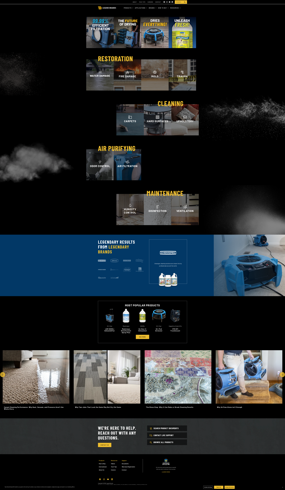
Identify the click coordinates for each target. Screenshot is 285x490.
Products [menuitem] (101, 460)
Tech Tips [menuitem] (142, 2)
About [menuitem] (135, 2)
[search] (185, 2)
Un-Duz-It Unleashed (142, 330)
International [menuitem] (103, 467)
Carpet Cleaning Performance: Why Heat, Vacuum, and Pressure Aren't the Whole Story (34, 408)
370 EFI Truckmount (175, 330)
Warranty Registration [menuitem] (128, 467)
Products (128, 8)
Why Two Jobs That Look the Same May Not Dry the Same (98, 407)
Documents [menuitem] (125, 463)
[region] (142, 487)
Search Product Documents (166, 428)
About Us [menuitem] (101, 470)
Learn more (100, 180)
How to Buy (162, 8)
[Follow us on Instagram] (167, 2)
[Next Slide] (282, 374)
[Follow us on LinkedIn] (172, 2)
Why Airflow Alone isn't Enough (229, 407)
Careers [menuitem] (150, 2)
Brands (152, 8)
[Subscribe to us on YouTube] (169, 2)
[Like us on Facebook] (164, 2)
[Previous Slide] (2, 374)
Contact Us (104, 445)
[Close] (282, 487)
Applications (140, 8)
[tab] (102, 261)
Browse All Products (163, 442)
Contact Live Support (164, 435)
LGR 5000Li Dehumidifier (109, 330)
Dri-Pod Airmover (159, 330)
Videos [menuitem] (113, 463)
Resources (174, 8)
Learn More (100, 89)
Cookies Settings (208, 487)
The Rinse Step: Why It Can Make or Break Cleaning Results (169, 407)
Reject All (218, 487)
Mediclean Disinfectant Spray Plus (126, 330)
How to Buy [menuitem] (102, 463)
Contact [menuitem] (158, 2)
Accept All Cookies (229, 487)
